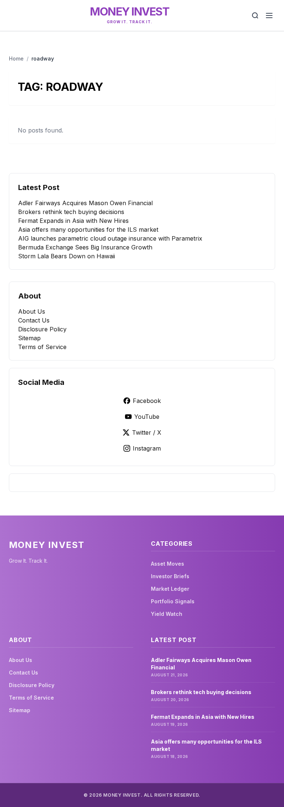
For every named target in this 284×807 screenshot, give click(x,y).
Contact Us (34, 320)
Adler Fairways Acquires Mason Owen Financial (85, 203)
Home (16, 58)
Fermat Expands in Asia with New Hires (73, 220)
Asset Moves (167, 564)
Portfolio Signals (173, 601)
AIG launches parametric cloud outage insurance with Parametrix (110, 238)
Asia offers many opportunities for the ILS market (88, 229)
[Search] (255, 15)
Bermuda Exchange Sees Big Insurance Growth (85, 247)
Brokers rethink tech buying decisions (71, 211)
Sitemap (29, 338)
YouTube (146, 416)
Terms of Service (42, 347)
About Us (31, 311)
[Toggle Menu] (269, 15)
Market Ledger (170, 589)
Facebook (147, 400)
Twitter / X (146, 432)
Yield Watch (166, 614)
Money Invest (129, 11)
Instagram (147, 448)
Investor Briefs (170, 576)
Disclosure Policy (42, 329)
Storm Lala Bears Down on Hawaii (66, 256)
